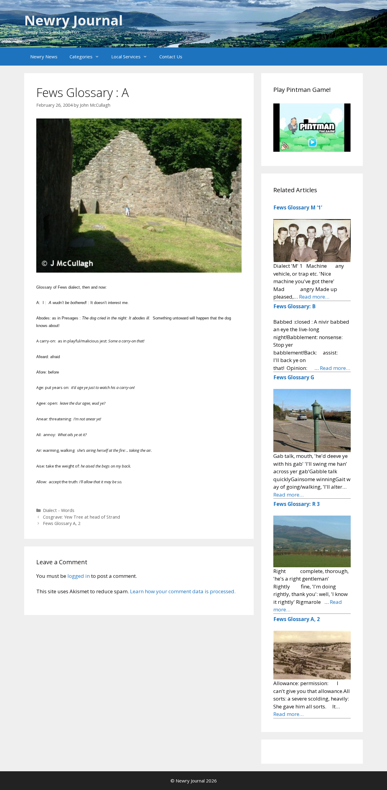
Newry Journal (73, 20)
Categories (81, 56)
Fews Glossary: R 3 (296, 503)
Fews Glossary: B (294, 306)
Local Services (126, 56)
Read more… (314, 296)
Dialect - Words (58, 510)
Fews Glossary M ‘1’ (297, 207)
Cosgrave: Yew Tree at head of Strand (81, 517)
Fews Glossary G (293, 377)
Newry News (43, 56)
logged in (78, 575)
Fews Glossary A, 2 (61, 523)
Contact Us (170, 56)
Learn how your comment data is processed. (183, 591)
